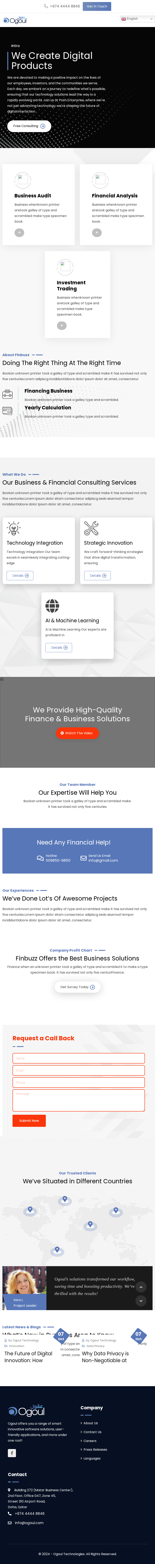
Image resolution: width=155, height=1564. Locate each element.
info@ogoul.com (29, 1522)
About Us (91, 1423)
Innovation (16, 1346)
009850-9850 (58, 860)
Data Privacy (96, 1346)
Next (141, 1300)
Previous (141, 1287)
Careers (90, 1441)
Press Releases (95, 1449)
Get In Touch (97, 6)
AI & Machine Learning (72, 620)
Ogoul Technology (26, 1340)
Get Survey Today (74, 987)
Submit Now (29, 1120)
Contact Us (93, 1432)
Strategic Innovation (108, 542)
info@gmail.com (103, 860)
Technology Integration (35, 542)
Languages (92, 1458)
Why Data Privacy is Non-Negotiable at (105, 1357)
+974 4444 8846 (65, 6)
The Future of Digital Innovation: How (28, 1357)
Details (18, 575)
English (132, 18)
